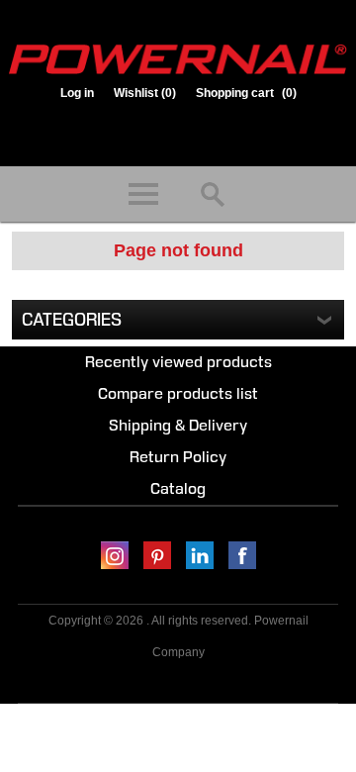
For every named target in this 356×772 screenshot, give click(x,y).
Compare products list (178, 393)
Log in (77, 93)
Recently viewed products (178, 361)
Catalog (178, 488)
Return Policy (178, 456)
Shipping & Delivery (178, 425)
